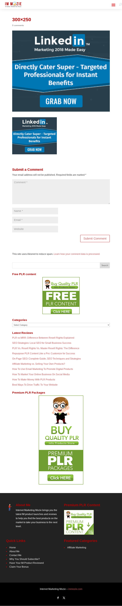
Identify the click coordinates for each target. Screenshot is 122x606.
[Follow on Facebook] (58, 597)
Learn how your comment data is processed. (77, 254)
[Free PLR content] (61, 295)
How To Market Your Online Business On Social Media (41, 374)
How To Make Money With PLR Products (33, 379)
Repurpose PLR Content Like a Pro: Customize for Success (43, 353)
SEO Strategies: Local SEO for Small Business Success (41, 343)
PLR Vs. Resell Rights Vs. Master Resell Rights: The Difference (45, 348)
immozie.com (75, 589)
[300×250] (34, 152)
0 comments (18, 25)
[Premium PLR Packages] (61, 440)
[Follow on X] (64, 597)
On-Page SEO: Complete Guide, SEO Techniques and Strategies (46, 358)
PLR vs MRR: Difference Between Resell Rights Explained (43, 338)
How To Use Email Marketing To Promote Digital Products (42, 369)
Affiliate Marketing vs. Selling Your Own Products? (38, 364)
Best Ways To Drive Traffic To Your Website (35, 384)
